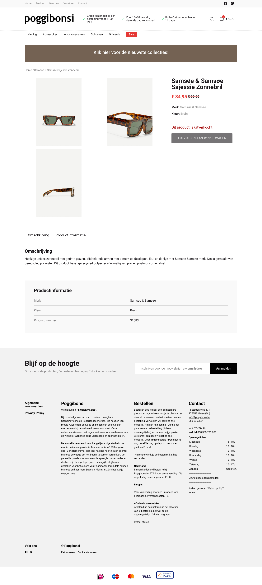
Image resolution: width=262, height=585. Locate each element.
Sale (131, 34)
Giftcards (114, 34)
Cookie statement (87, 552)
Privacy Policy (34, 413)
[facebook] (225, 4)
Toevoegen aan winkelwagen (202, 138)
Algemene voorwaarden (34, 404)
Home (28, 3)
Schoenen (97, 34)
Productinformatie (70, 235)
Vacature (68, 3)
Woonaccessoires (74, 34)
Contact (82, 3)
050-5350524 (196, 421)
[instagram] (232, 4)
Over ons (54, 3)
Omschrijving (38, 235)
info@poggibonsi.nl (199, 417)
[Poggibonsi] (49, 19)
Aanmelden (223, 368)
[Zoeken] (212, 19)
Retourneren (68, 552)
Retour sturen (141, 522)
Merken (40, 3)
